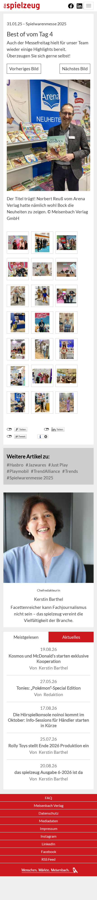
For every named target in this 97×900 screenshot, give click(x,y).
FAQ (48, 798)
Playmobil (19, 471)
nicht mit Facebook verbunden (9, 429)
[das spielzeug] (21, 6)
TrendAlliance (46, 471)
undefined (46, 429)
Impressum (48, 828)
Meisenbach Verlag (48, 805)
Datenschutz (48, 813)
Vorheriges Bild (24, 68)
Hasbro (16, 464)
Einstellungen (45, 436)
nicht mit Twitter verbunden (9, 436)
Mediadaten (48, 821)
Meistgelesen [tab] (26, 637)
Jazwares (37, 464)
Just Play (59, 464)
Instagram (48, 836)
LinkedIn (48, 844)
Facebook (48, 851)
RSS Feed (48, 859)
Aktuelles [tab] (71, 637)
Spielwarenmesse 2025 (31, 477)
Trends (71, 471)
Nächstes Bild (75, 68)
